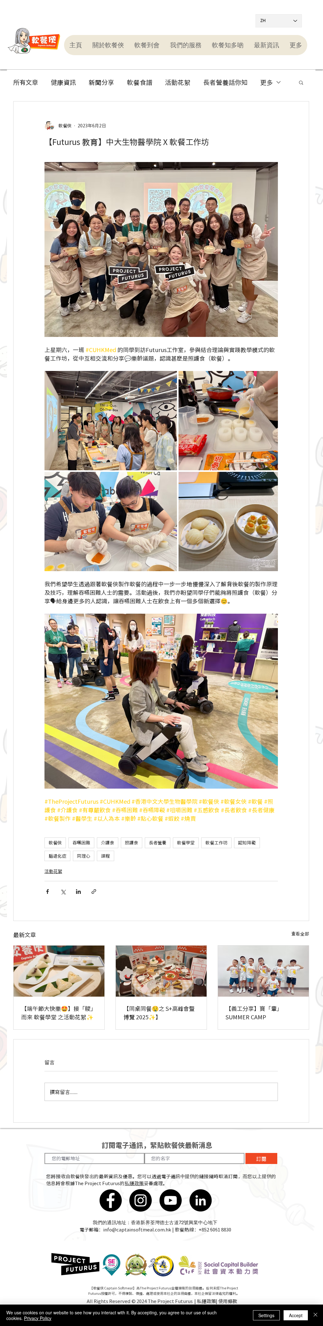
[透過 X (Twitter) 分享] (63, 892)
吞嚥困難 (81, 842)
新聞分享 (101, 82)
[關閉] (315, 1315)
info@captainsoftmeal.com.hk (137, 1229)
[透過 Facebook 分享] (47, 892)
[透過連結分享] (94, 892)
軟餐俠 (55, 842)
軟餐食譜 (139, 82)
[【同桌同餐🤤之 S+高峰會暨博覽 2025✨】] (161, 971)
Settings (266, 1315)
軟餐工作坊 (216, 842)
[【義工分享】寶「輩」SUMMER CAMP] (263, 971)
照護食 (131, 842)
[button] (108, 45)
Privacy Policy (37, 1318)
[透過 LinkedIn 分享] (78, 892)
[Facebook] (110, 1200)
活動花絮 (178, 82)
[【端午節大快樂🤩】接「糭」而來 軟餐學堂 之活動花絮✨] (59, 971)
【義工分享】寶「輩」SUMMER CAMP (254, 1012)
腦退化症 (57, 856)
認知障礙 (247, 842)
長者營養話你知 (225, 82)
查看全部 (300, 933)
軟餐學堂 (186, 842)
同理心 (83, 856)
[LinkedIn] (200, 1200)
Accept (295, 1315)
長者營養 (157, 842)
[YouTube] (170, 1200)
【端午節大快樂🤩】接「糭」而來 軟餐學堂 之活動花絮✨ (58, 1012)
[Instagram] (140, 1200)
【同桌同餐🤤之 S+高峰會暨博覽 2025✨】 (159, 1012)
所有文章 (25, 82)
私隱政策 (134, 1183)
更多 (266, 82)
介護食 (107, 842)
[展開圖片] (110, 420)
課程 (105, 856)
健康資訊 (63, 82)
